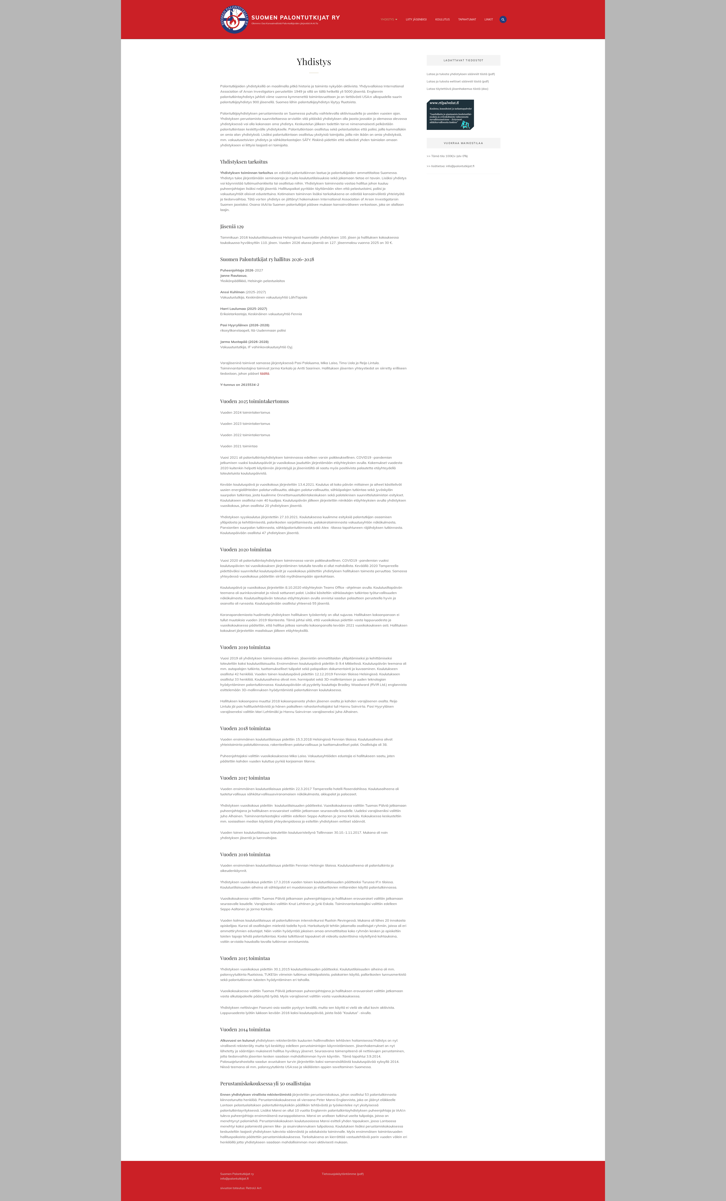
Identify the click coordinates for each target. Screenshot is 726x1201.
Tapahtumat (467, 19)
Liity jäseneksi (416, 19)
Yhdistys (387, 19)
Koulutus (442, 19)
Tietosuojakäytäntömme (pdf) (343, 1174)
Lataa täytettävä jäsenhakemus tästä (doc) (457, 89)
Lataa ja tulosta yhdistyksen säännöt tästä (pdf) (461, 74)
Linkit (489, 19)
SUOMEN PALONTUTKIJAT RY (295, 17)
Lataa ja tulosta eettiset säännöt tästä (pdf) (458, 81)
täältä (264, 373)
